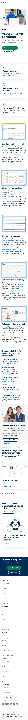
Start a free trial (9, 48)
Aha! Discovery (5, 586)
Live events (4, 640)
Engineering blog (5, 638)
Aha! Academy (5, 603)
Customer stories (5, 674)
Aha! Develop (5, 596)
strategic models (13, 191)
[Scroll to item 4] (11, 493)
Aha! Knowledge (5, 601)
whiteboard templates (11, 201)
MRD (9, 389)
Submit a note (5, 687)
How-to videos (5, 643)
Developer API (5, 676)
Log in (3, 681)
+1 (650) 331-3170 (6, 700)
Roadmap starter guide (7, 650)
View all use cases (10, 456)
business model (6, 249)
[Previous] (2, 493)
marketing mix (6, 253)
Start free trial (13, 568)
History (3, 612)
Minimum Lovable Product (9, 334)
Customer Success (6, 671)
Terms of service (14, 714)
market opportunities (15, 239)
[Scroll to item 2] (7, 493)
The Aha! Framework (6, 661)
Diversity (4, 619)
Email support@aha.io (6, 690)
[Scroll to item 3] (9, 493)
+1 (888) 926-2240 (6, 697)
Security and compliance (7, 679)
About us (4, 609)
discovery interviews (8, 381)
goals (7, 286)
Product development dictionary (9, 653)
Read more (6, 486)
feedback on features (17, 328)
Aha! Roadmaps (19, 430)
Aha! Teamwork (5, 598)
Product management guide (8, 648)
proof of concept (16, 290)
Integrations (4, 666)
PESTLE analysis (19, 192)
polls (14, 159)
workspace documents (11, 361)
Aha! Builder (4, 593)
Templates (4, 645)
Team (3, 614)
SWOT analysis (15, 198)
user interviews (11, 156)
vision (21, 284)
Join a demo (8, 51)
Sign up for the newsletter (7, 695)
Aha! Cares (4, 624)
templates (13, 363)
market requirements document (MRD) (14, 240)
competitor (15, 157)
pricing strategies (14, 251)
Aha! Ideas (4, 588)
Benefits (3, 622)
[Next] (13, 493)
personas (20, 286)
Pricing (3, 664)
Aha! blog (4, 635)
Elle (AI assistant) (5, 669)
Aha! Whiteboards (5, 591)
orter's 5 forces (7, 373)
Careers (3, 617)
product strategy (15, 147)
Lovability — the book (6, 629)
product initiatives (14, 288)
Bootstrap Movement (6, 627)
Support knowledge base (7, 655)
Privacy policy (5, 714)
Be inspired (8, 512)
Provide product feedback (7, 692)
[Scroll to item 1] (5, 493)
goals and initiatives (13, 399)
